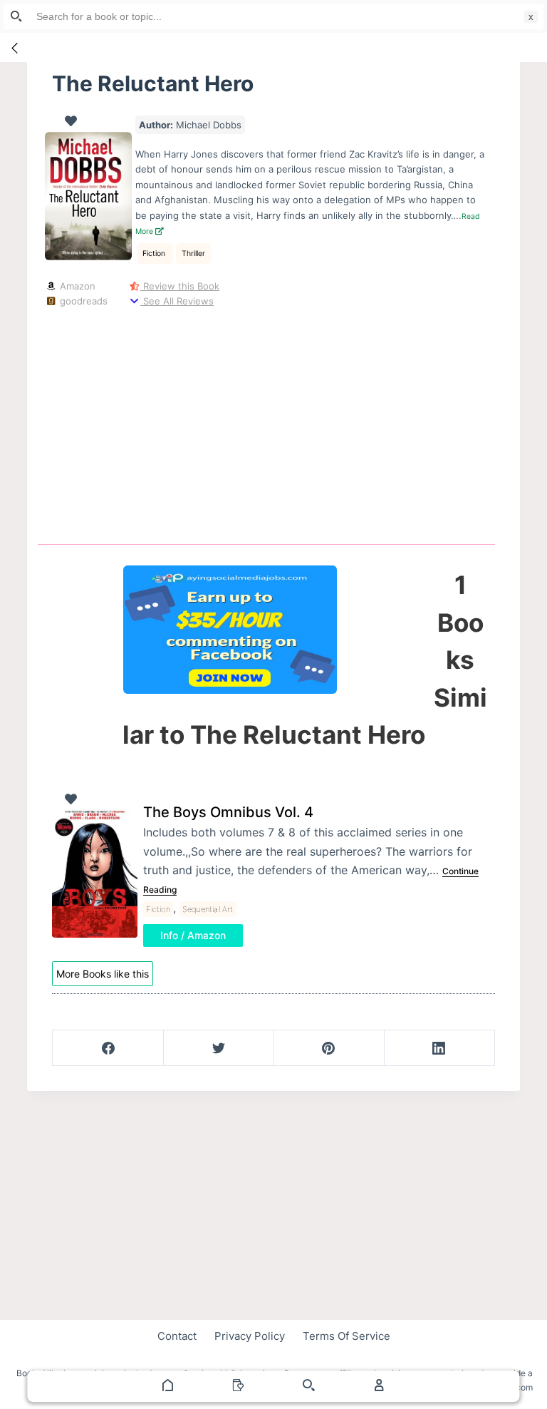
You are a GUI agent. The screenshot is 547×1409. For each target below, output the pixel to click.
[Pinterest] (329, 1048)
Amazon (76, 286)
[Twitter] (218, 1048)
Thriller (193, 253)
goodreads (82, 301)
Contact (177, 1336)
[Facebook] (108, 1048)
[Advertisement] (278, 423)
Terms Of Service (346, 1336)
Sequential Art (208, 909)
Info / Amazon (193, 935)
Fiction (154, 253)
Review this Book (179, 286)
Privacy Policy (249, 1336)
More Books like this (102, 974)
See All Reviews (177, 301)
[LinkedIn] (439, 1048)
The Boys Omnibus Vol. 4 (228, 812)
